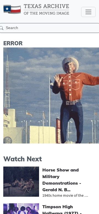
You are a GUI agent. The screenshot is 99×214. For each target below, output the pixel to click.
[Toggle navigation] (88, 12)
